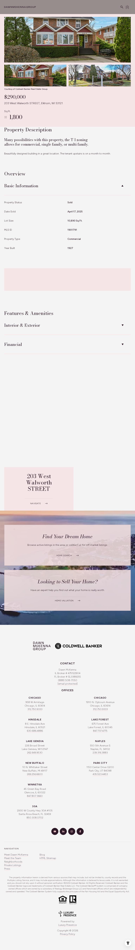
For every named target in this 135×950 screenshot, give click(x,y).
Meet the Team (12, 858)
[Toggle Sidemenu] (127, 7)
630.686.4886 (35, 730)
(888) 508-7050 (67, 680)
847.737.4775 (100, 730)
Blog (42, 854)
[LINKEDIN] (63, 831)
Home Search (64, 555)
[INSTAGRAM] (71, 831)
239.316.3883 (100, 752)
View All (96, 77)
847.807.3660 (35, 796)
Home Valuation (64, 600)
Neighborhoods (13, 861)
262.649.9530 (35, 752)
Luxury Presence (67, 924)
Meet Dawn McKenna (16, 854)
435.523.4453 (100, 774)
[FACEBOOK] (80, 831)
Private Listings (12, 865)
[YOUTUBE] (54, 831)
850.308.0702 (35, 817)
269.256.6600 (35, 774)
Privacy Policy (67, 934)
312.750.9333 (34, 709)
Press (7, 868)
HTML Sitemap (48, 858)
